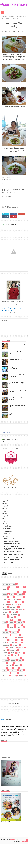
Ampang (11, 622)
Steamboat (19, 627)
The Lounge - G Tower (9, 562)
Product (5, 609)
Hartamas (12, 640)
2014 (4, 520)
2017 (4, 515)
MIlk (16, 668)
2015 (4, 518)
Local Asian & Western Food (9, 592)
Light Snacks (15, 604)
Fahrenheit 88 (12, 647)
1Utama (14, 612)
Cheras (11, 625)
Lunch (10, 668)
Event (12, 594)
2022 (4, 506)
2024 (4, 503)
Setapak (4, 597)
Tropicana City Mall (14, 657)
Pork (21, 670)
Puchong (20, 652)
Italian (18, 625)
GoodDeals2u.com (7, 665)
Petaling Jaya (14, 599)
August (6, 533)
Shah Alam (12, 642)
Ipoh (19, 640)
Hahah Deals (5, 632)
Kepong (4, 627)
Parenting (13, 587)
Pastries (16, 619)
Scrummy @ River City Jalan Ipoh (12, 543)
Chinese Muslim (6, 645)
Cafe (19, 642)
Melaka (4, 622)
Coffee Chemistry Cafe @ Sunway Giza (14, 557)
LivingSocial (19, 597)
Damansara (5, 604)
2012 (4, 523)
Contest (5, 614)
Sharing (4, 587)
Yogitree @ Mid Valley (9, 540)
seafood (21, 675)
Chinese (4, 589)
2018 (4, 513)
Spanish (4, 657)
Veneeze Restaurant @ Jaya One (12, 559)
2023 (4, 505)
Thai (4, 630)
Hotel (21, 592)
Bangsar (5, 625)
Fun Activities (14, 614)
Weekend (14, 675)
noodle (4, 617)
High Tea (4, 650)
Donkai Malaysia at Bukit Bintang (17, 344)
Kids (11, 597)
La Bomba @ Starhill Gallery (11, 546)
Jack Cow (14, 632)
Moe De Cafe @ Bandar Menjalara (12, 551)
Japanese (20, 594)
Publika (12, 652)
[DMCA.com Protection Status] (6, 719)
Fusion (11, 663)
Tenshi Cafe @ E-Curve (9, 553)
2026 (4, 500)
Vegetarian (5, 660)
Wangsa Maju (16, 635)
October (6, 530)
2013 (4, 521)
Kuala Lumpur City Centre (9, 584)
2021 (4, 508)
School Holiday (6, 655)
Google (22, 213)
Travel (21, 587)
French (4, 663)
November (7, 528)
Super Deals (5, 675)
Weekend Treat (14, 839)
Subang (14, 673)
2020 (4, 510)
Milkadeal (5, 652)
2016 (4, 516)
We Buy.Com (5, 612)
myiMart (13, 660)
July (5, 535)
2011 (4, 525)
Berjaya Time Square (13, 630)
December (7, 526)
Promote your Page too (6, 432)
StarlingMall (6, 673)
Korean (4, 642)
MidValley (5, 599)
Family (19, 602)
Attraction (19, 622)
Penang (11, 627)
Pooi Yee (13, 224)
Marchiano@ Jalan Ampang (10, 538)
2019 (4, 511)
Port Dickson (6, 635)
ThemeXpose (24, 841)
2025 (4, 501)
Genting (21, 647)
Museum (4, 670)
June (6, 536)
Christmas (15, 645)
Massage (4, 640)
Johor (19, 637)
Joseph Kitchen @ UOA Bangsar (11, 541)
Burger (4, 637)
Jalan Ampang (13, 650)
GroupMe (17, 665)
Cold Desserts (13, 607)
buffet (20, 609)
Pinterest (14, 216)
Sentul (15, 655)
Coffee (11, 617)
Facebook (15, 213)
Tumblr (6, 216)
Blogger (17, 703)
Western (5, 602)
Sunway (12, 602)
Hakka (4, 668)
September (7, 531)
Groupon (5, 594)
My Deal (4, 607)
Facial (4, 647)
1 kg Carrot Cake (8, 561)
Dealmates (11, 637)
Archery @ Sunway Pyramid (11, 545)
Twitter (6, 213)
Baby (20, 660)
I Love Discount (6, 619)
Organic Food (13, 670)
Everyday (13, 609)
